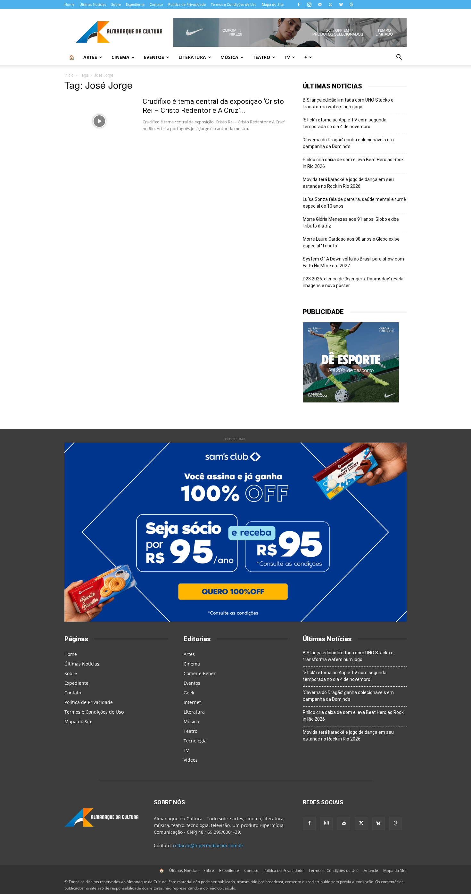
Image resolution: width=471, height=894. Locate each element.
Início (69, 75)
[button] (399, 58)
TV (287, 57)
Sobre (116, 4)
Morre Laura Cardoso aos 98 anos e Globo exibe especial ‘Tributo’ (351, 242)
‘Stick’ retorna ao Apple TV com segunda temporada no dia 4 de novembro (344, 123)
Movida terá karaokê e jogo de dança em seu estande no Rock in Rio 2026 (348, 183)
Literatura (192, 57)
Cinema (120, 57)
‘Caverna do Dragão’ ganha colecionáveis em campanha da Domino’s (348, 143)
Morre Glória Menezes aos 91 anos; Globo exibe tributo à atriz (351, 222)
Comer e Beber (200, 673)
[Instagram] (309, 4)
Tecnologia (195, 741)
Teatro (261, 57)
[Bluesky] (341, 4)
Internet (192, 702)
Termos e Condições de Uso (234, 4)
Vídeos (191, 760)
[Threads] (351, 4)
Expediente (135, 4)
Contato (156, 4)
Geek (189, 693)
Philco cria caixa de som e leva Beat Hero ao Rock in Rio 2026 (353, 163)
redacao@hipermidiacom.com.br (208, 845)
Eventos (154, 57)
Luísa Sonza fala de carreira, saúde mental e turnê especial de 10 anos (354, 203)
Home (69, 4)
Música (229, 57)
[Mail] (320, 4)
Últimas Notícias (92, 4)
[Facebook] (298, 4)
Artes (90, 57)
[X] (330, 4)
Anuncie (371, 870)
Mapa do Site (273, 4)
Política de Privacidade (187, 4)
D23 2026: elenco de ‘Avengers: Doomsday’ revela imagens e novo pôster (353, 282)
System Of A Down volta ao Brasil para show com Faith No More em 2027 (353, 262)
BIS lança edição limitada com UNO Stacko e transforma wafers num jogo (348, 103)
